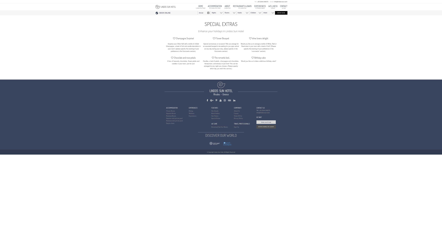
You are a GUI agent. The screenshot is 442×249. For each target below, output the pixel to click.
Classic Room (170, 111)
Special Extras (215, 118)
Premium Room (171, 116)
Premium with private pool (174, 121)
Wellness (191, 113)
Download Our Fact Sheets (219, 127)
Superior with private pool (174, 118)
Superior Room (171, 113)
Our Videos (214, 116)
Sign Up (236, 127)
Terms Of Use (238, 116)
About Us (237, 111)
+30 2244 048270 (262, 2)
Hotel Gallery (215, 113)
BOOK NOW (281, 13)
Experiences (192, 116)
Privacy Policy (238, 118)
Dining (191, 111)
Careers (236, 113)
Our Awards (214, 111)
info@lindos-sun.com (280, 2)
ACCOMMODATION (172, 108)
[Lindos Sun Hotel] (166, 7)
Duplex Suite (170, 123)
